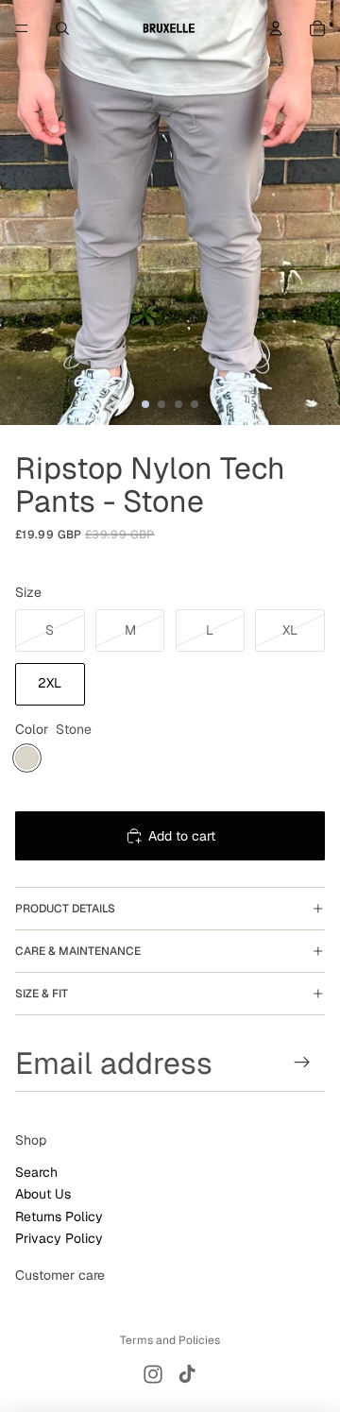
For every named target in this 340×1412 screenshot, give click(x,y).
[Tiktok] (187, 1374)
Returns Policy (59, 1216)
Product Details (65, 908)
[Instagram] (153, 1374)
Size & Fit (41, 993)
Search (36, 1172)
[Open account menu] (276, 28)
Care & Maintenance (78, 951)
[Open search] (62, 28)
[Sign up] (302, 1062)
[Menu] (21, 28)
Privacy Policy (59, 1238)
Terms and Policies (170, 1340)
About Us (43, 1193)
